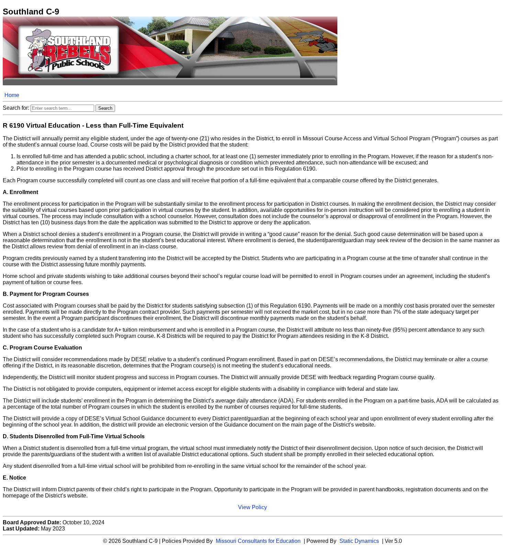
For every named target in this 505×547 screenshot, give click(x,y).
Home (11, 95)
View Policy (252, 507)
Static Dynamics (359, 541)
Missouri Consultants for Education (258, 541)
